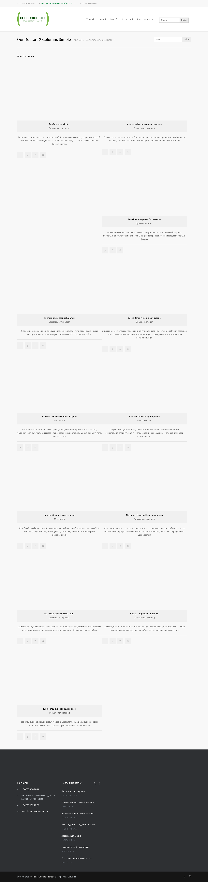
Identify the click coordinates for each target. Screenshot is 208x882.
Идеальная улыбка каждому (75, 847)
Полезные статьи (145, 19)
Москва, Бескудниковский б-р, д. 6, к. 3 (58, 3)
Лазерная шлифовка (71, 835)
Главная (78, 40)
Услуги (89, 19)
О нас (112, 19)
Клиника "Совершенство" (42, 876)
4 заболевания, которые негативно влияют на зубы (79, 813)
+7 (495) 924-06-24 (89, 3)
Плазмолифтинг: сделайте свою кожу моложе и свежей (79, 802)
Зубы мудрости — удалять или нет (78, 824)
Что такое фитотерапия (73, 791)
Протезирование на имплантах (77, 858)
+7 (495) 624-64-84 (27, 3)
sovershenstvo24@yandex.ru (34, 811)
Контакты (126, 19)
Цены (101, 19)
